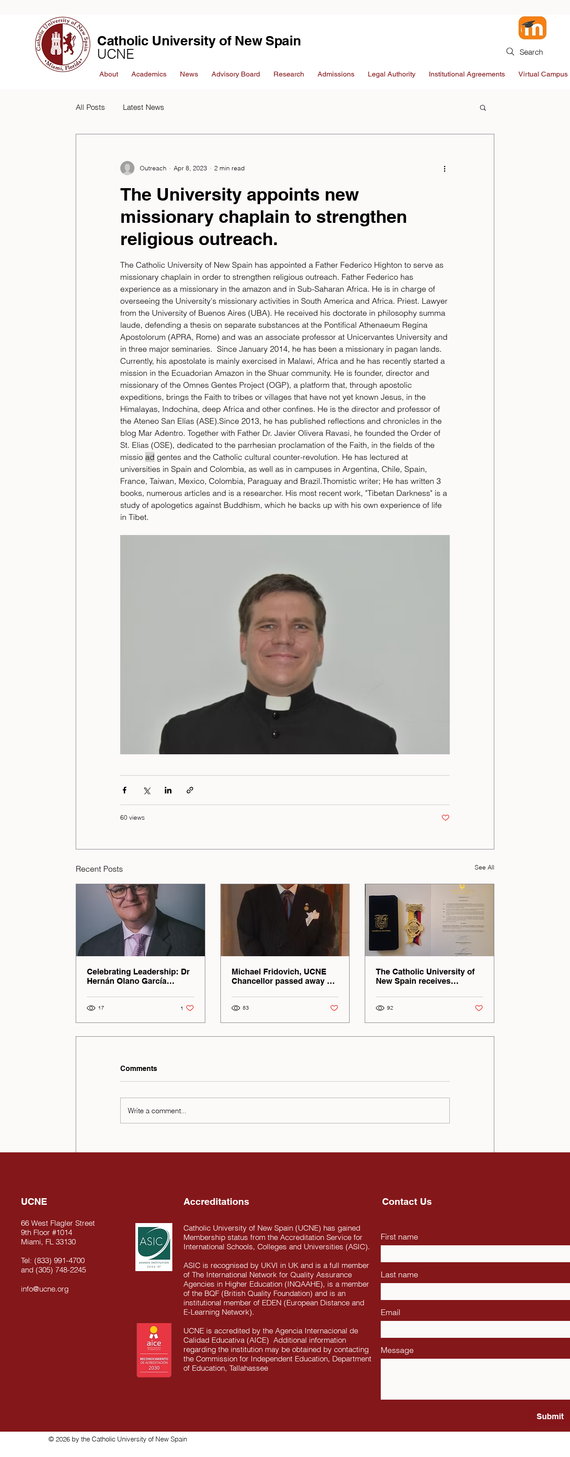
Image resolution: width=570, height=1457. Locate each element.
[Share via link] (190, 790)
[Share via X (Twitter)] (146, 790)
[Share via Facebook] (124, 790)
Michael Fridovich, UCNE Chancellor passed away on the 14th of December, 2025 (284, 976)
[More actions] (444, 168)
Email (390, 1312)
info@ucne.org (45, 1288)
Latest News (143, 107)
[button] (483, 107)
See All (484, 867)
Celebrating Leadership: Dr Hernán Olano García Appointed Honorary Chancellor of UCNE (138, 976)
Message (397, 1350)
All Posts (90, 107)
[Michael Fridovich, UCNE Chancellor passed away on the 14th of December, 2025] (285, 920)
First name (399, 1237)
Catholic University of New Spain (199, 40)
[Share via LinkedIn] (168, 790)
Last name (399, 1274)
